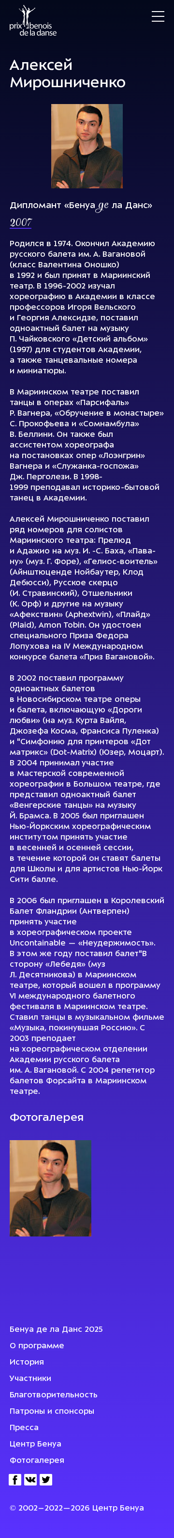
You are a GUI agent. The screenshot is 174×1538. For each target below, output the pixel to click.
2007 (20, 223)
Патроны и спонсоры (52, 1411)
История (27, 1362)
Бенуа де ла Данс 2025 (56, 1330)
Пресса (24, 1428)
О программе (37, 1346)
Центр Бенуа (35, 1444)
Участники (30, 1379)
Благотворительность (54, 1395)
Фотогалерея (37, 1461)
